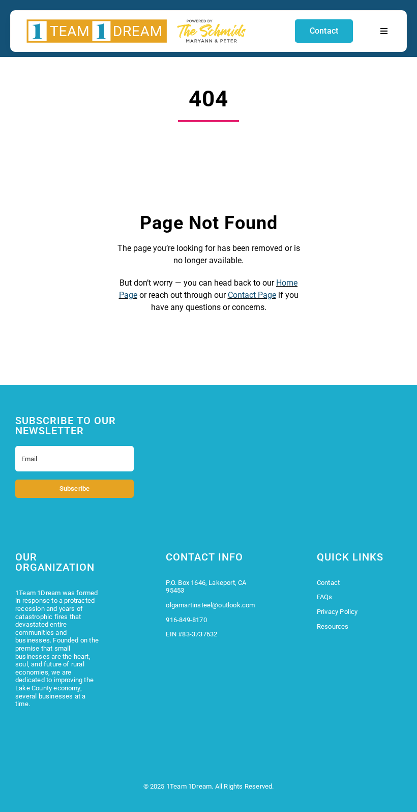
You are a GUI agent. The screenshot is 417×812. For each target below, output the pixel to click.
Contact (328, 582)
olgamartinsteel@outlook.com (210, 605)
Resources (333, 626)
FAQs (325, 597)
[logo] (136, 22)
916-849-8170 (186, 620)
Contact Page (252, 295)
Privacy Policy (337, 611)
